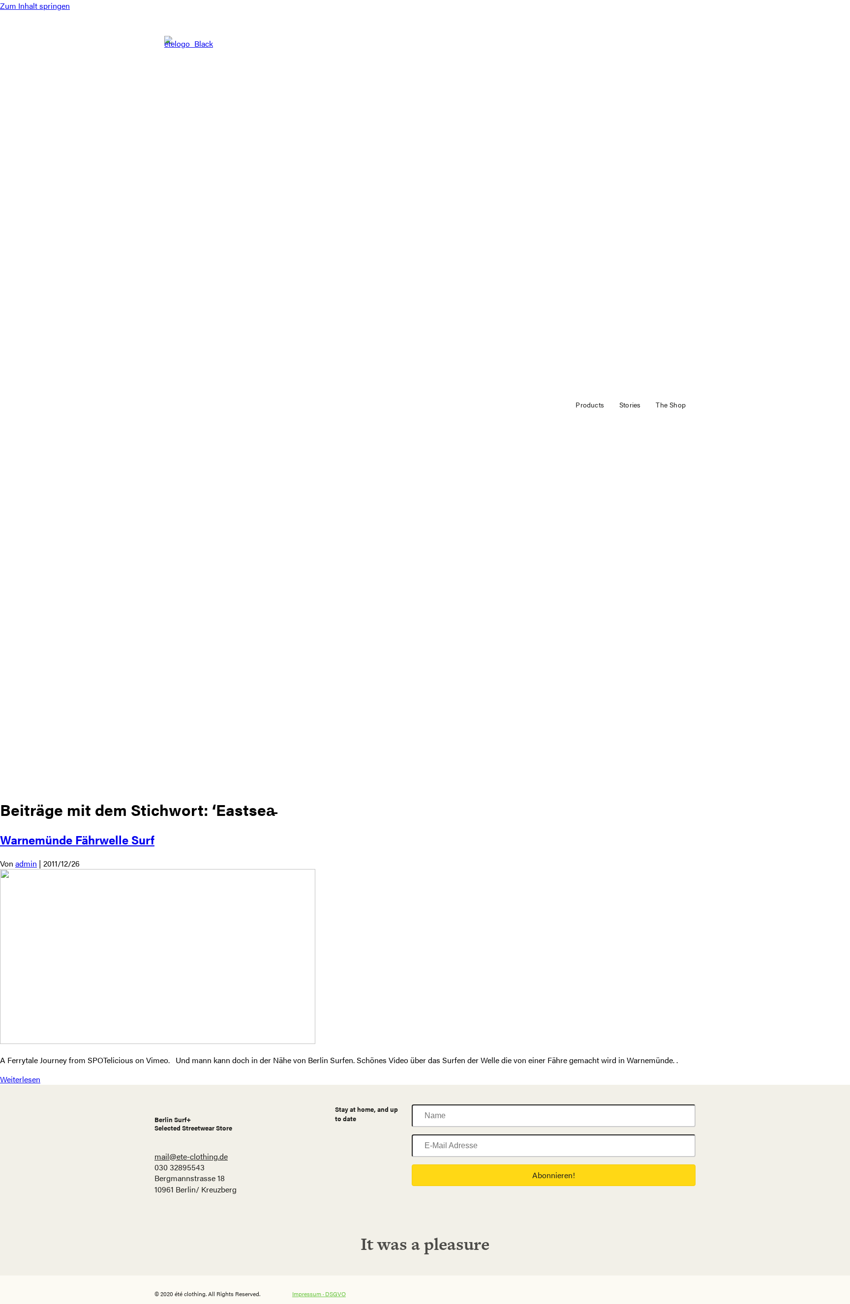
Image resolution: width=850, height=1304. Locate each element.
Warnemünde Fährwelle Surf (77, 839)
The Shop (671, 404)
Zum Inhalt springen (35, 5)
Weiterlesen (20, 1079)
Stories (629, 404)
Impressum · (308, 1293)
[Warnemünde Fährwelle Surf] (157, 1040)
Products (590, 404)
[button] (554, 1175)
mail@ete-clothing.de (191, 1156)
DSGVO (335, 1293)
